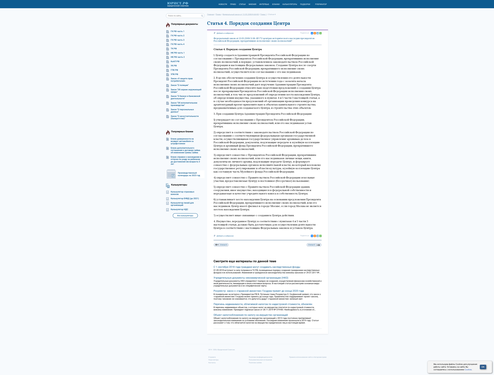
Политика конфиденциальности (260, 357)
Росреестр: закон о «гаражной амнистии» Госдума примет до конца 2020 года (259, 290)
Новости (223, 4)
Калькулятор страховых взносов (182, 193)
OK (483, 367)
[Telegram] (317, 33)
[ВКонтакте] (312, 33)
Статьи (242, 4)
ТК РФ (174, 48)
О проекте (212, 357)
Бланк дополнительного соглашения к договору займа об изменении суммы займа (185, 150)
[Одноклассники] (315, 33)
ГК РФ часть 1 (177, 31)
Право (233, 4)
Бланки (276, 4)
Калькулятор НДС (179, 209)
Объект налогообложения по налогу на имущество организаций (251, 314)
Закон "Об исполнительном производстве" (184, 104)
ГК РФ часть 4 (177, 44)
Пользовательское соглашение (260, 360)
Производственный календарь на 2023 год (189, 174)
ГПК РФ (174, 70)
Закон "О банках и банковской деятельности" (185, 97)
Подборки (305, 4)
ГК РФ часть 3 (177, 40)
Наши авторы (213, 360)
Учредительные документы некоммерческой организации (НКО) (251, 277)
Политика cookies (255, 363)
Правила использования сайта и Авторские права (308, 357)
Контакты (212, 363)
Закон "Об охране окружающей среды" (186, 90)
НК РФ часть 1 (178, 53)
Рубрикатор (321, 4)
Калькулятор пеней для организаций (182, 204)
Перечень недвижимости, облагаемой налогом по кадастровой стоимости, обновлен (263, 304)
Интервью (264, 4)
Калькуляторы (290, 4)
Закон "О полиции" (180, 85)
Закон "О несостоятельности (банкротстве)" (185, 117)
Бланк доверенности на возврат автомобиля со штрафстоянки (182, 141)
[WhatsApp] (320, 33)
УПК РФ (174, 74)
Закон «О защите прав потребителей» (182, 79)
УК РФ (174, 66)
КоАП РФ (175, 61)
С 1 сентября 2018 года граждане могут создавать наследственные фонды (257, 266)
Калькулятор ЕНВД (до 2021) (185, 198)
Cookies (468, 369)
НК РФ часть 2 (178, 57)
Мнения (252, 4)
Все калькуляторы (185, 216)
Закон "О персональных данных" (182, 110)
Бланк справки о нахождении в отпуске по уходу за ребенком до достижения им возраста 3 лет (186, 160)
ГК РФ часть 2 (177, 35)
